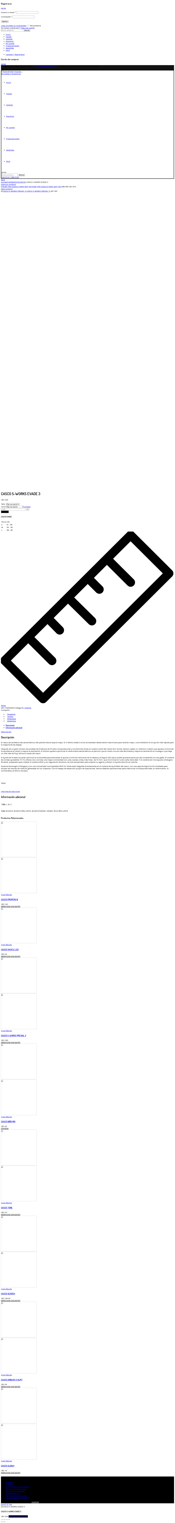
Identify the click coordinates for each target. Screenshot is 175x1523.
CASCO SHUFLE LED (10, 949)
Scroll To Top (6, 1504)
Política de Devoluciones (16, 1496)
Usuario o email (8, 12)
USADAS (9, 39)
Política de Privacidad (15, 1491)
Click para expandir (9, 487)
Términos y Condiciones (16, 1489)
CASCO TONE (6, 1207)
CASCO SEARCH (8, 1293)
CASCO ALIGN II (7, 1465)
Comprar (5, 512)
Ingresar (5, 21)
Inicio (8, 34)
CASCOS (22, 182)
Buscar (26, 30)
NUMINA (35, 1502)
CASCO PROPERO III (9, 899)
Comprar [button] (5, 1128)
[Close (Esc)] (2, 1519)
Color (3, 507)
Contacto (9, 1484)
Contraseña (6, 17)
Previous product (8, 184)
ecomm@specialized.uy (45, 66)
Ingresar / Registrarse (15, 54)
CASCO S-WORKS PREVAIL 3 (38, 191)
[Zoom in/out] (9, 1519)
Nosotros (10, 41)
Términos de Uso (13, 1493)
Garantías (10, 48)
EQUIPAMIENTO (12, 182)
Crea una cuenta (28, 28)
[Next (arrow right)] (4, 1521)
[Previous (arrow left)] (2, 1521)
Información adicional (14, 727)
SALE (8, 50)
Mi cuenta (10, 43)
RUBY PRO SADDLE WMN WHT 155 (46, 187)
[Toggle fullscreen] (7, 1519)
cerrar (3, 8)
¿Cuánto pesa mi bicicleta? (17, 1498)
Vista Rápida (6, 895)
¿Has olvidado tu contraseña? (14, 26)
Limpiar (27, 507)
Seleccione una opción (10, 906)
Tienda (8, 37)
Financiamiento (12, 46)
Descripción (10, 725)
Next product (6, 189)
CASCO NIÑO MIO (8, 1121)
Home (3, 182)
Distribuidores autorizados (17, 1487)
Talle (3, 504)
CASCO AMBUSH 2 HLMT (11, 1379)
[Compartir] (4, 1519)
